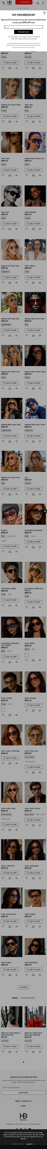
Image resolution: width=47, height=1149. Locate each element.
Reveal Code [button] (23, 32)
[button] (44, 12)
